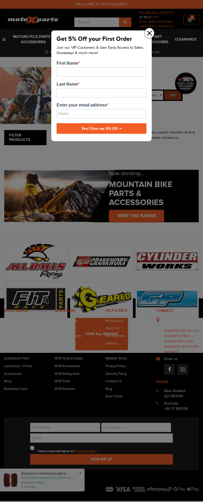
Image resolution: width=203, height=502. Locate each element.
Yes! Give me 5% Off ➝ (101, 128)
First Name (67, 63)
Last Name (67, 84)
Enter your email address (82, 105)
